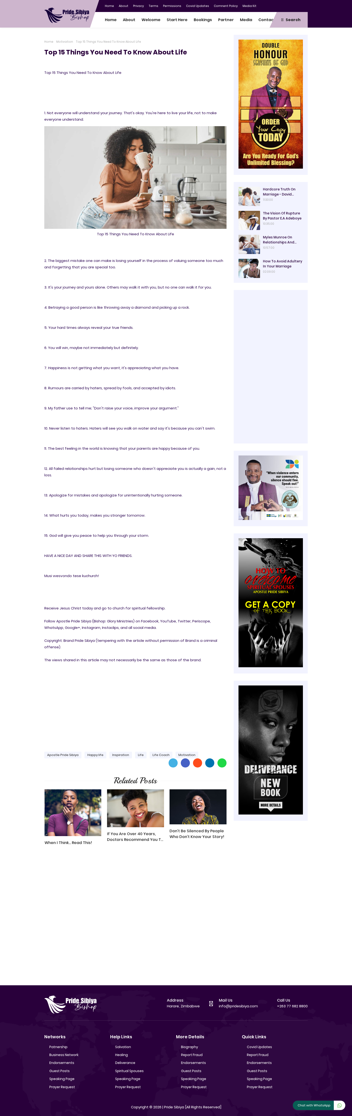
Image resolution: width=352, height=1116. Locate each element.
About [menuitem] (129, 20)
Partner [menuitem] (226, 20)
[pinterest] (304, 5)
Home (109, 6)
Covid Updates (197, 6)
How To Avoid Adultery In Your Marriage (282, 264)
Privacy (138, 6)
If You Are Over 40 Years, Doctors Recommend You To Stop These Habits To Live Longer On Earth (135, 837)
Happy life (95, 755)
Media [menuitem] (246, 20)
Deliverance (125, 1062)
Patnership (58, 1047)
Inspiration (120, 755)
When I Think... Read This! (68, 842)
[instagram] (294, 5)
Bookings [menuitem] (203, 20)
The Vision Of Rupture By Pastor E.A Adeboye (282, 216)
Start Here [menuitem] (177, 20)
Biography (189, 1047)
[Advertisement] (135, 710)
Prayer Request (62, 1087)
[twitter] (285, 5)
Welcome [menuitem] (151, 20)
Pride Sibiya (174, 1107)
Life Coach (161, 755)
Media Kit (249, 6)
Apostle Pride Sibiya (63, 755)
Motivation (64, 42)
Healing (121, 1054)
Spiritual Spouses (129, 1071)
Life (141, 755)
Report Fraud (192, 1054)
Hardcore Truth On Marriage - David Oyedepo (279, 192)
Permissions (172, 6)
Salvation (123, 1047)
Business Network (64, 1054)
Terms (153, 6)
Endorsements (61, 1062)
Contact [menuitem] (266, 20)
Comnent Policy (226, 6)
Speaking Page (61, 1078)
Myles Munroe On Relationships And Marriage (278, 240)
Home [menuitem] (111, 20)
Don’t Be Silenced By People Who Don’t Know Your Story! (197, 833)
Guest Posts (59, 1071)
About (123, 6)
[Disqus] (135, 918)
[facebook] (275, 5)
